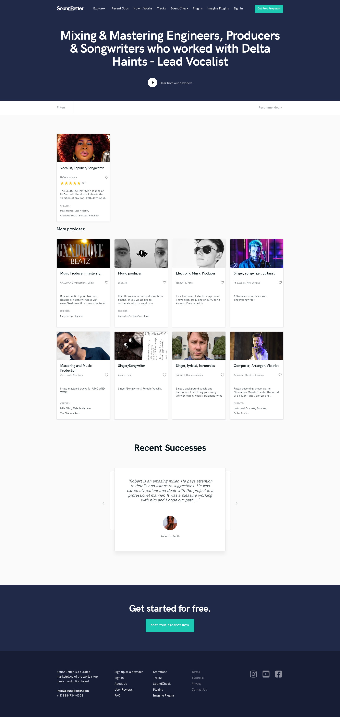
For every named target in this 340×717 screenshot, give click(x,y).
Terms (196, 672)
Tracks (161, 8)
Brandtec (261, 408)
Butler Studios (241, 413)
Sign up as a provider (129, 672)
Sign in (238, 8)
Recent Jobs (120, 8)
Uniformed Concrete (244, 408)
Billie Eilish (65, 408)
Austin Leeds (124, 316)
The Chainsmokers (69, 413)
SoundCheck (179, 8)
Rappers (79, 316)
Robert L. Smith (170, 536)
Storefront (160, 672)
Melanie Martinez (82, 408)
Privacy (196, 684)
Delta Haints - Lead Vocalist (74, 210)
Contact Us (199, 690)
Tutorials (198, 678)
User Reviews (124, 690)
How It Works (142, 8)
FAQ (117, 696)
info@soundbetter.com (73, 691)
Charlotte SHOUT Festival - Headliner (79, 215)
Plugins (198, 8)
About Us (121, 684)
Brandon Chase (141, 316)
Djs (71, 316)
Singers (64, 316)
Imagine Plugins (218, 8)
